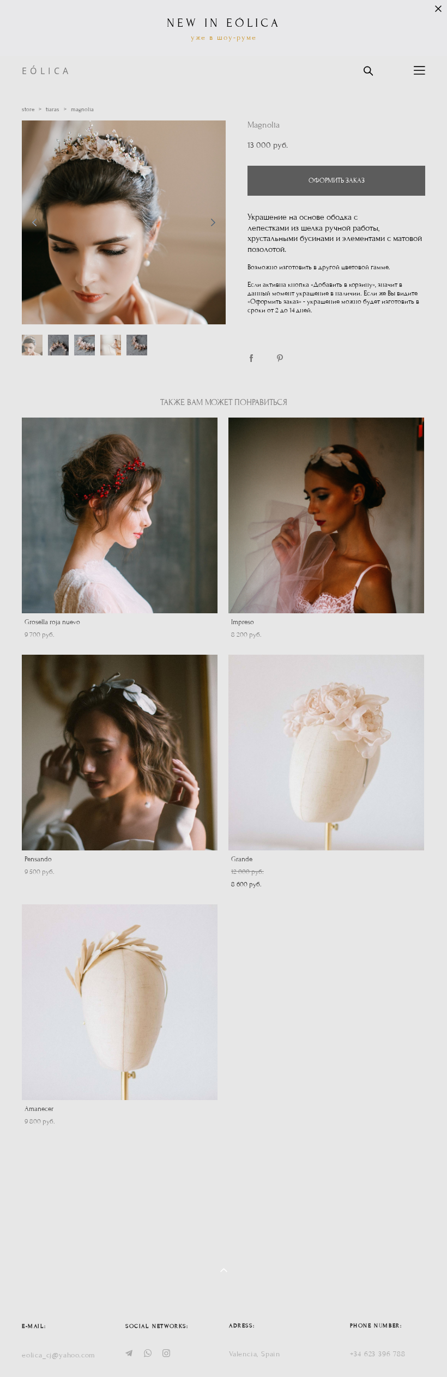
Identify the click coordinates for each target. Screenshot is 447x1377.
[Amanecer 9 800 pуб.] (120, 1002)
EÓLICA (46, 71)
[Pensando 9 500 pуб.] (120, 752)
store (28, 109)
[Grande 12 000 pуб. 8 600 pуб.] (326, 752)
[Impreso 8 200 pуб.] (326, 515)
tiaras (52, 109)
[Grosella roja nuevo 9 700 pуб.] (120, 515)
